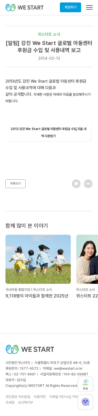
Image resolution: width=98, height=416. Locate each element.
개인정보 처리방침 (17, 397)
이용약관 (40, 397)
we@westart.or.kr (68, 368)
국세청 (9, 402)
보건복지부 (25, 402)
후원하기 (70, 7)
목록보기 (15, 183)
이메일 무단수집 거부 (63, 397)
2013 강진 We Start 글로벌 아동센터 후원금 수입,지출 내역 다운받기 (48, 132)
